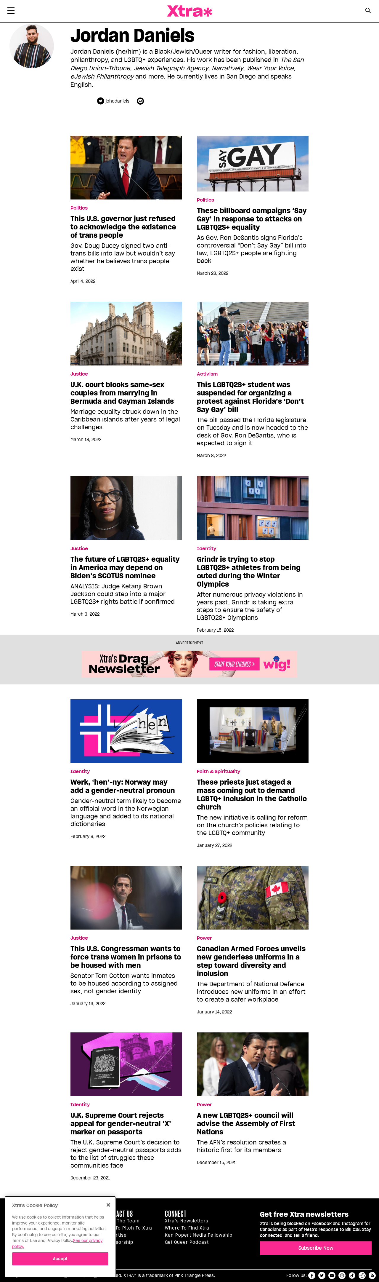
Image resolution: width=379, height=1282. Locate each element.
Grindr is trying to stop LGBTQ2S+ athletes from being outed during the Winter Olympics (249, 571)
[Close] (108, 1204)
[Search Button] (368, 10)
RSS (372, 1275)
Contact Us (118, 1213)
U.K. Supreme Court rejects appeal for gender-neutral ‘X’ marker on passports (120, 1123)
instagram (342, 1275)
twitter (321, 1275)
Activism (207, 374)
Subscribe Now (315, 1248)
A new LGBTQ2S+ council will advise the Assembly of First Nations (246, 1123)
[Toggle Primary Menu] (11, 11)
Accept (60, 1258)
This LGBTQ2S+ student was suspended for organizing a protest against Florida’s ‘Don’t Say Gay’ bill (250, 397)
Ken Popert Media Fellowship (198, 1235)
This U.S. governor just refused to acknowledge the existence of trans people (123, 227)
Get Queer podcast (187, 1242)
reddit (362, 1275)
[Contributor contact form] (141, 101)
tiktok (352, 1275)
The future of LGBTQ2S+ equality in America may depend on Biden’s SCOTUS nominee (125, 567)
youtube (331, 1275)
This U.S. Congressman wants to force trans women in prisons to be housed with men (125, 957)
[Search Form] (368, 11)
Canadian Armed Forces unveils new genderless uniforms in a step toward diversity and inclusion (251, 961)
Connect (176, 1213)
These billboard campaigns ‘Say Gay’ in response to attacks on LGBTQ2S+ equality (252, 219)
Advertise (115, 1235)
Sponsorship (118, 1242)
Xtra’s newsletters (186, 1221)
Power (204, 938)
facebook (311, 1275)
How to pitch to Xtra (128, 1228)
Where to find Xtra (187, 1228)
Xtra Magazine (189, 11)
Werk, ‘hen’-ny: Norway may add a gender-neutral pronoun (122, 786)
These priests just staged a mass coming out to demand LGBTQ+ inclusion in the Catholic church (252, 794)
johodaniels (117, 101)
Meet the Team (121, 1221)
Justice (79, 374)
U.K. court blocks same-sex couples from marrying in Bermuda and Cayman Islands (122, 393)
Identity (206, 548)
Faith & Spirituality (218, 771)
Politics (79, 208)
